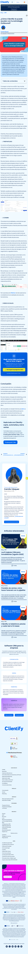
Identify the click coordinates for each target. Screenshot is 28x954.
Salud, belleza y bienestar (7, 779)
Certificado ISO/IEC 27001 (8, 854)
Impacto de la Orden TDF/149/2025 (9, 859)
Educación (4, 771)
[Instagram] (18, 946)
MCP (3, 815)
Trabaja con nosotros (6, 836)
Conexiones (4, 828)
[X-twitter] (10, 946)
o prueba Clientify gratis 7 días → (14, 373)
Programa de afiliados (6, 806)
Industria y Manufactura (7, 773)
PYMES (3, 769)
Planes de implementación (7, 798)
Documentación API (6, 830)
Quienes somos (14, 833)
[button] (12, 2)
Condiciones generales (7, 842)
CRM (5, 12)
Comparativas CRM (6, 824)
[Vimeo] (21, 946)
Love (3, 818)
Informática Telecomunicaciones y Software (11, 774)
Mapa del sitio (5, 837)
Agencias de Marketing (7, 776)
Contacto (4, 834)
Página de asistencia (6, 825)
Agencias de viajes (6, 778)
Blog (3, 822)
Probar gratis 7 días (10, 442)
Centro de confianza (6, 853)
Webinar (13, 293)
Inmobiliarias (4, 783)
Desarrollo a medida (6, 800)
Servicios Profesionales (7, 781)
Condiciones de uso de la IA (8, 844)
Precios (3, 813)
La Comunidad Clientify (7, 821)
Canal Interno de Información (8, 856)
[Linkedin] (15, 946)
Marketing (4, 793)
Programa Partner (6, 805)
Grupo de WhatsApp (6, 827)
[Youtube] (13, 946)
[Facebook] (7, 946)
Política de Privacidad (6, 846)
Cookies (4, 849)
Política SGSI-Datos (6, 851)
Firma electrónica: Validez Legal (9, 858)
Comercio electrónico (7, 784)
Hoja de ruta (4, 831)
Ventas (3, 792)
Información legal (6, 847)
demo (23, 409)
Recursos (4, 816)
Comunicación (5, 790)
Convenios (4, 808)
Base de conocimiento (7, 819)
